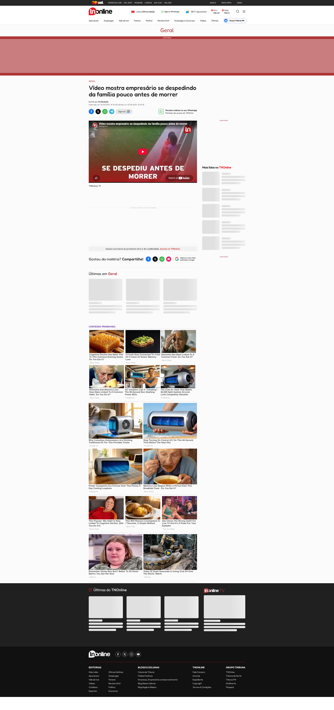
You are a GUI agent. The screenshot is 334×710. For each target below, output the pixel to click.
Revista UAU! (163, 20)
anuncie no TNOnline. (170, 248)
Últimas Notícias (116, 672)
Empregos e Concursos (184, 20)
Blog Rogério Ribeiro (147, 687)
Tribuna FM (231, 679)
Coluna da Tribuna (146, 672)
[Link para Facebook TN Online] (118, 654)
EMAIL (239, 3)
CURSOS (148, 3)
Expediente (198, 679)
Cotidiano (93, 687)
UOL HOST (128, 3)
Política (149, 20)
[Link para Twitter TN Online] (124, 654)
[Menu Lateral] (244, 11)
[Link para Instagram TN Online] (131, 654)
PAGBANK (138, 3)
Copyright (197, 683)
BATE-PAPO (226, 3)
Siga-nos (122, 111)
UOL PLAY (158, 3)
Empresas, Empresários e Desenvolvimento (158, 679)
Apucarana (94, 20)
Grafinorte (231, 683)
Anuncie (196, 676)
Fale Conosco (199, 672)
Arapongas (109, 20)
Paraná (137, 20)
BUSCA (213, 3)
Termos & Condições (202, 687)
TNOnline (230, 672)
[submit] (237, 11)
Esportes (93, 691)
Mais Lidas (93, 672)
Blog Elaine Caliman (147, 683)
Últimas (214, 20)
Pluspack (230, 687)
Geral (167, 30)
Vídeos (203, 20)
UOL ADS (168, 3)
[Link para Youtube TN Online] (138, 654)
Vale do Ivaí (124, 20)
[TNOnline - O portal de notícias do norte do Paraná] (100, 11)
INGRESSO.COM (115, 3)
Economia (113, 691)
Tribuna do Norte (233, 676)
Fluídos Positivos (145, 676)
